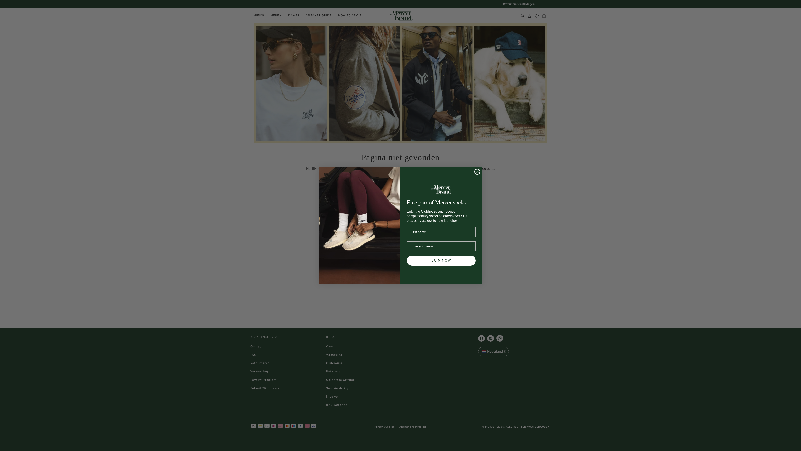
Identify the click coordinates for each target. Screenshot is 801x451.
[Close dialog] (477, 171)
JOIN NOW (441, 260)
